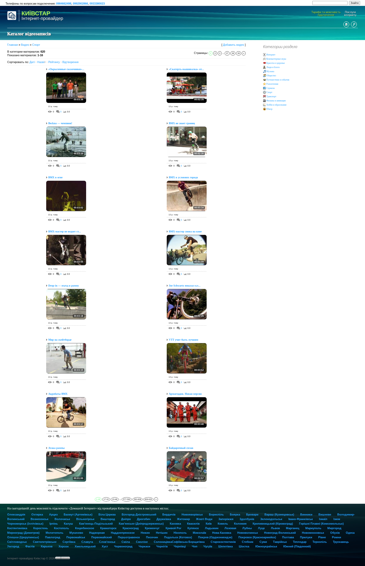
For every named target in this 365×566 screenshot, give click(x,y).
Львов (275, 528)
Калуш (68, 523)
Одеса (350, 532)
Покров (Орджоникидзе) (215, 537)
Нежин (145, 532)
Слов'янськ (107, 541)
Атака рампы (56, 448)
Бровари (252, 514)
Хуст (105, 546)
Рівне (322, 537)
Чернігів (162, 546)
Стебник (247, 541)
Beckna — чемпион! (60, 123)
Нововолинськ (247, 532)
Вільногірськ (85, 519)
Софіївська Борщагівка (188, 541)
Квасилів (193, 523)
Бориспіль (216, 514)
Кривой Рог (173, 528)
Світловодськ (17, 541)
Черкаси (144, 546)
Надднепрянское (123, 532)
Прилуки (306, 537)
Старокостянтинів (223, 541)
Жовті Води (204, 519)
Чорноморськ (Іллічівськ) (25, 523)
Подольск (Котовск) (178, 537)
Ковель (223, 523)
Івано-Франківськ (300, 519)
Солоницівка (163, 541)
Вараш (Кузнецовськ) (279, 514)
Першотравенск (129, 537)
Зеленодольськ (271, 519)
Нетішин (161, 532)
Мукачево (76, 532)
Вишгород (108, 519)
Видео (25, 44)
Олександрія (16, 514)
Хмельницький (85, 546)
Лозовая (230, 528)
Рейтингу (54, 62)
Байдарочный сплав (181, 448)
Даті (32, 62)
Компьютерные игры (276, 59)
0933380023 (97, 3)
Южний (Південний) (297, 546)
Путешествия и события (277, 79)
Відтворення (70, 62)
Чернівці (180, 546)
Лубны (247, 528)
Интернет (270, 54)
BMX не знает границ (182, 123)
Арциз (53, 514)
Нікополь (180, 532)
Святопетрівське (44, 541)
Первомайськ (75, 537)
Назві (40, 62)
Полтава (288, 537)
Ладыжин (211, 528)
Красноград (131, 528)
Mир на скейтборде (59, 339)
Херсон (64, 546)
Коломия (240, 523)
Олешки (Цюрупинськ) (23, 537)
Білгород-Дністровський (139, 514)
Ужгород (13, 546)
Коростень (40, 528)
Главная (12, 44)
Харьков (46, 546)
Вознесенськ (39, 519)
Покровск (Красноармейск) (257, 537)
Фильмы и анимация (276, 100)
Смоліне (142, 541)
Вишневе (324, 514)
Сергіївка (69, 541)
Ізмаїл (323, 519)
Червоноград (123, 546)
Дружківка (163, 519)
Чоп (194, 546)
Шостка (244, 546)
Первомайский (101, 537)
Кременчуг (152, 528)
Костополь (61, 528)
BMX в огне (55, 177)
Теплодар (299, 541)
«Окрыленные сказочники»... (66, 69)
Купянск (193, 528)
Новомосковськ (313, 532)
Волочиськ (62, 519)
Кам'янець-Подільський (96, 523)
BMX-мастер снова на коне (185, 231)
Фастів (30, 546)
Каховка (175, 523)
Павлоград (52, 537)
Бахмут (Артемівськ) (78, 514)
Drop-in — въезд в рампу (63, 285)
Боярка (235, 514)
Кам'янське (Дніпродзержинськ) (141, 523)
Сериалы (270, 88)
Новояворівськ (192, 514)
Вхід (354, 24)
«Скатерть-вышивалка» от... (186, 69)
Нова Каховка (221, 532)
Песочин (152, 537)
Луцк (261, 528)
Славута (87, 541)
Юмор (269, 109)
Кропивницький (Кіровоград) (273, 523)
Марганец (292, 528)
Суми (263, 541)
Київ (209, 523)
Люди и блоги (272, 67)
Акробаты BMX (57, 393)
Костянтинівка (17, 528)
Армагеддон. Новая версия (185, 393)
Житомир (183, 519)
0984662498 (63, 3)
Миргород (334, 528)
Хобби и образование (276, 104)
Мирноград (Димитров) (23, 532)
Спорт (36, 44)
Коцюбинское (84, 528)
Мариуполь (313, 528)
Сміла (125, 541)
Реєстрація (346, 24)
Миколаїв (199, 532)
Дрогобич (143, 519)
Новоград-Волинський (280, 532)
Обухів (335, 532)
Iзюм (336, 519)
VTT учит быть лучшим (183, 339)
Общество (271, 75)
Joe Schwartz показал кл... (185, 285)
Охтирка (37, 514)
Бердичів (168, 514)
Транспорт (271, 96)
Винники (306, 514)
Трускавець (341, 541)
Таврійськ (280, 541)
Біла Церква (107, 514)
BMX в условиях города (183, 177)
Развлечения (272, 84)
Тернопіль (320, 541)
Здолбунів (247, 519)
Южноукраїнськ (266, 546)
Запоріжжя (225, 519)
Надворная (97, 532)
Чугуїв (207, 546)
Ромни (336, 537)
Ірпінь (53, 523)
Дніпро (126, 519)
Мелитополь (54, 532)
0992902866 (80, 3)
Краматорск (108, 528)
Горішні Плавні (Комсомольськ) (321, 523)
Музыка (270, 71)
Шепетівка (225, 546)
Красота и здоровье (275, 63)
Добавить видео (233, 44)
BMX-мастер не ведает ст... (64, 231)
